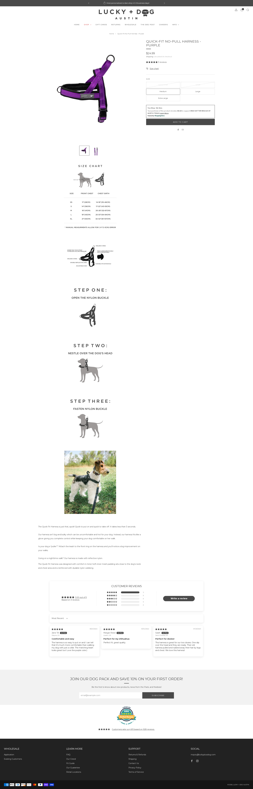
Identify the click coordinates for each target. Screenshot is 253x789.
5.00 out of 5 (81, 597)
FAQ (68, 754)
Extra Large (163, 98)
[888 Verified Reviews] (126, 726)
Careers (163, 25)
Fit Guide (70, 763)
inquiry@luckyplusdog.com (203, 754)
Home (77, 25)
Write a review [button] (179, 598)
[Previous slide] (43, 91)
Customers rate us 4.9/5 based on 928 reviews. (133, 729)
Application (9, 754)
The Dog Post (148, 25)
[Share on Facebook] (178, 129)
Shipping (149, 57)
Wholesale (130, 25)
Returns (115, 25)
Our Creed (71, 759)
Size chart (154, 68)
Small (198, 85)
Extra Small (163, 85)
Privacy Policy (134, 767)
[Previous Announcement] (88, 3)
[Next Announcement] (164, 3)
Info (174, 25)
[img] (57, 629)
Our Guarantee (73, 767)
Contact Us (133, 763)
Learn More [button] (164, 113)
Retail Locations (73, 772)
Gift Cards (101, 25)
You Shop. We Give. (155, 108)
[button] (152, 62)
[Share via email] (182, 129)
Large (197, 91)
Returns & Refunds (137, 754)
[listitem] (126, 3)
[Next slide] (137, 91)
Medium (163, 91)
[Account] (236, 10)
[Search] (247, 10)
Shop (86, 25)
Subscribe (158, 695)
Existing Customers (13, 759)
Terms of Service (136, 772)
